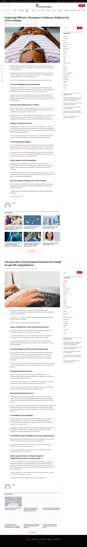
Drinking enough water (44, 108)
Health (42, 10)
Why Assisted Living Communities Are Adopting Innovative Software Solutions (12, 526)
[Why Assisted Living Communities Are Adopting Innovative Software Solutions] (13, 518)
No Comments (27, 24)
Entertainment (66, 48)
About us (69, 1)
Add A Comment (32, 251)
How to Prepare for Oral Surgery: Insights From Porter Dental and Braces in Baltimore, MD (13, 228)
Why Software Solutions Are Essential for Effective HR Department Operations (31, 509)
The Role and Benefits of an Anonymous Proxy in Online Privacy (50, 526)
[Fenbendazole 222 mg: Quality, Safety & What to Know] (51, 220)
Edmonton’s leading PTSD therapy (18, 149)
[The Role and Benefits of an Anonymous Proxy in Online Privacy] (51, 518)
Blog (64, 40)
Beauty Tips (65, 38)
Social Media (66, 79)
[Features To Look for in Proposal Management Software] (13, 501)
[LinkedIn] (2, 75)
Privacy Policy (81, 1)
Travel (64, 89)
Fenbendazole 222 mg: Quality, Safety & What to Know (50, 227)
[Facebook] (2, 69)
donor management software (17, 356)
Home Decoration (67, 62)
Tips (64, 87)
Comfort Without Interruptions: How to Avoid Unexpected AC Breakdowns (24, 1)
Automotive (73, 10)
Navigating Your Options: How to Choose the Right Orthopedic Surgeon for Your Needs (32, 245)
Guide (64, 58)
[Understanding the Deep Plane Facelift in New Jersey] (51, 237)
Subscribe (81, 5)
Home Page (57, 1)
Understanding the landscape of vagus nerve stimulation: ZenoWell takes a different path (13, 245)
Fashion (54, 10)
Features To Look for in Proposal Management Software (13, 508)
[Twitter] (2, 72)
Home (15, 10)
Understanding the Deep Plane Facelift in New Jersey (50, 244)
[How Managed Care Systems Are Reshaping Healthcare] (32, 220)
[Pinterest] (2, 78)
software (19, 317)
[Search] (82, 10)
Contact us (64, 1)
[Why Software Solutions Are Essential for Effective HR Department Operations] (32, 501)
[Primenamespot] (44, 6)
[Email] (2, 80)
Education (60, 10)
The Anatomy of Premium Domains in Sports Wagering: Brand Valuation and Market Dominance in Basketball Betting (72, 99)
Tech (64, 83)
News (64, 71)
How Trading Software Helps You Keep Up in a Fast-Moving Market (51, 508)
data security (46, 374)
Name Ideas (65, 69)
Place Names (66, 75)
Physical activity (30, 130)
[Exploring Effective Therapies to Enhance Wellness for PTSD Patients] (32, 45)
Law (38, 10)
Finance (48, 10)
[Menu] (84, 10)
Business (66, 10)
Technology (21, 10)
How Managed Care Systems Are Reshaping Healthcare (32, 227)
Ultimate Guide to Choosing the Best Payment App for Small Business (32, 526)
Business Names (66, 44)
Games (64, 56)
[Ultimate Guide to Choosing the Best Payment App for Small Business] (32, 518)
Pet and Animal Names (68, 73)
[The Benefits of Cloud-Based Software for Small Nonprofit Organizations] (32, 289)
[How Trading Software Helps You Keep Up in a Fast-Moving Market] (51, 501)
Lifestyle (33, 10)
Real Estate (27, 10)
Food (79, 10)
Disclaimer (75, 1)
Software (65, 81)
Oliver (10, 24)
